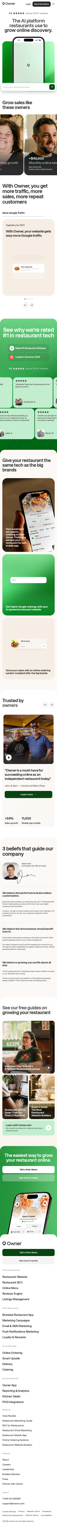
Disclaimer (46, 1511)
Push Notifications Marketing (20, 1331)
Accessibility (46, 1515)
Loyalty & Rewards (14, 1337)
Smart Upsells (11, 1358)
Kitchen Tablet (11, 1396)
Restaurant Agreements (12, 1515)
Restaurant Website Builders (17, 1444)
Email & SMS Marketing (17, 1326)
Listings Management (15, 1299)
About (5, 1459)
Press (5, 1479)
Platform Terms (31, 1515)
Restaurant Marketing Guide (17, 1420)
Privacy (21, 1511)
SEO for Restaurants (13, 1425)
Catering (7, 1369)
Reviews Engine (12, 1293)
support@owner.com (13, 1503)
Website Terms (33, 1511)
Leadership (8, 1469)
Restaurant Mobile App (14, 1435)
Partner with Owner (12, 1483)
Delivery (7, 1364)
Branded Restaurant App (17, 1315)
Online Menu (10, 1288)
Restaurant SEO (12, 1282)
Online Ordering (12, 1353)
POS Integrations (13, 1402)
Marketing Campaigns (16, 1320)
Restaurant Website (14, 1277)
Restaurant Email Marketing (17, 1430)
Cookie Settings (9, 1511)
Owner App (9, 1385)
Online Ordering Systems (15, 1440)
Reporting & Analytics (15, 1391)
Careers (6, 1464)
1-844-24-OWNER (11, 1498)
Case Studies (9, 1415)
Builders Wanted (11, 1474)
